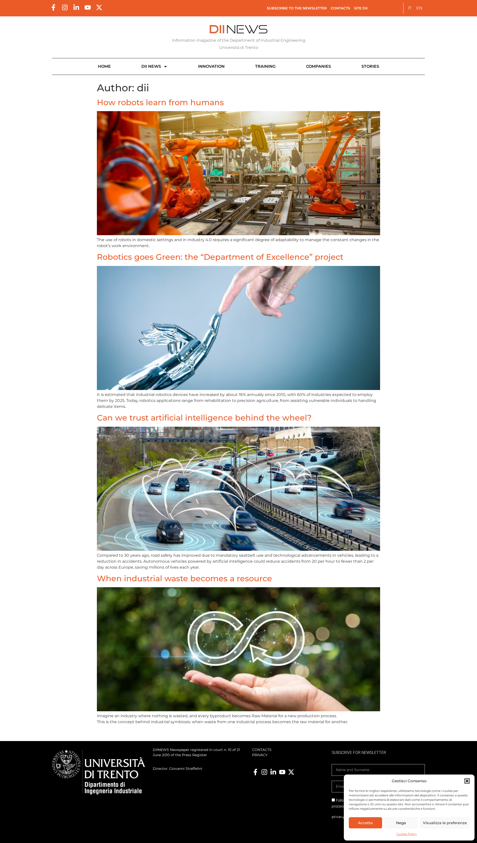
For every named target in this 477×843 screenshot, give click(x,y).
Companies (318, 66)
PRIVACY (260, 755)
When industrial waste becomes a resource (184, 578)
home (104, 66)
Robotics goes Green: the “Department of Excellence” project (220, 257)
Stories (370, 66)
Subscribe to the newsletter (297, 8)
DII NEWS (151, 66)
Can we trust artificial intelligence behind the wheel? (204, 417)
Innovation (211, 66)
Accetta (365, 822)
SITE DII (360, 8)
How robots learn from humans (160, 102)
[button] (467, 780)
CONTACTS (262, 749)
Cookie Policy (407, 834)
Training (265, 66)
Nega (401, 822)
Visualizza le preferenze (445, 822)
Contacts (340, 8)
